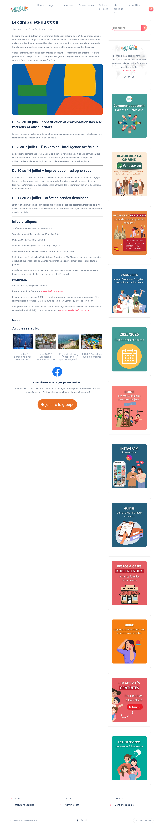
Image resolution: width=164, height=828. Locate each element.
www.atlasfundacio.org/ (52, 291)
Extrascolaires (86, 5)
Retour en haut (145, 820)
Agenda (53, 5)
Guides (69, 798)
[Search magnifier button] (144, 28)
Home (40, 5)
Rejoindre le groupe (57, 404)
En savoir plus (129, 70)
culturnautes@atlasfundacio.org (74, 310)
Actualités (134, 5)
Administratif (72, 804)
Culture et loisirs (103, 7)
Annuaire (68, 5)
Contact (19, 798)
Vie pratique (118, 7)
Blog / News (17, 29)
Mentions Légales (24, 804)
